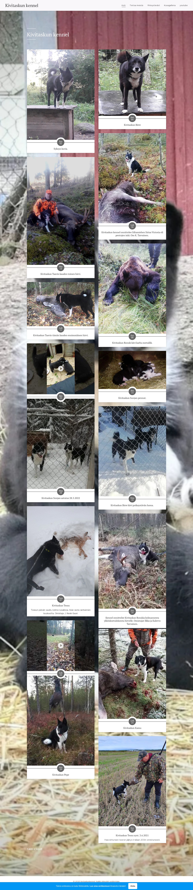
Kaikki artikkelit (34, 848)
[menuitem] (124, 5)
